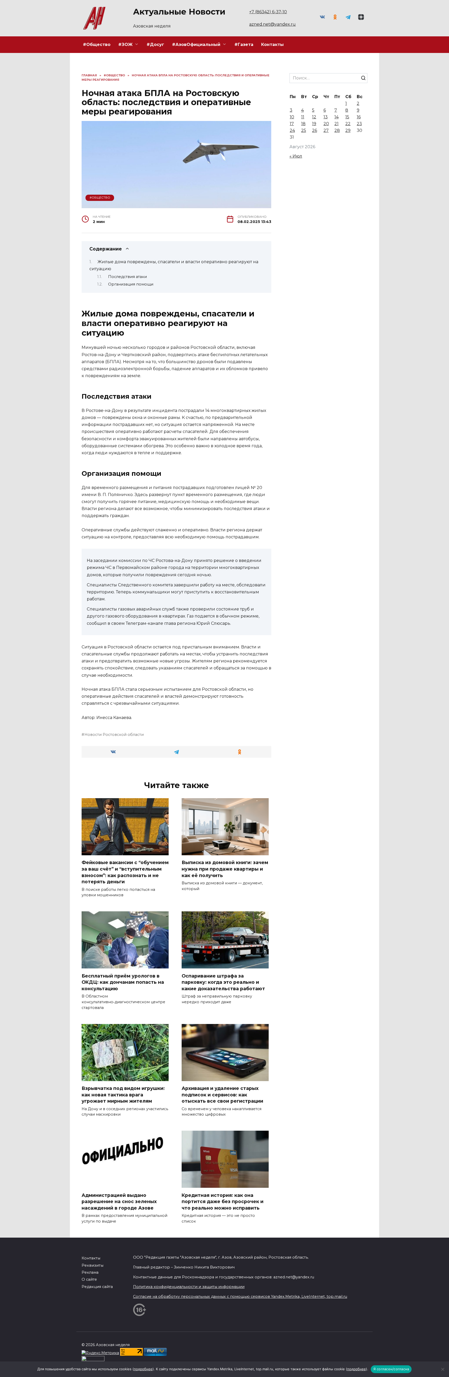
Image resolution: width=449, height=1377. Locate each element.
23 (359, 123)
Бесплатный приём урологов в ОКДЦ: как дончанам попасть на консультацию (123, 982)
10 (292, 116)
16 (359, 116)
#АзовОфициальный (196, 44)
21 (336, 123)
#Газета (243, 44)
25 (303, 130)
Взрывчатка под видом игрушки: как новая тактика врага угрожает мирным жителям (123, 1095)
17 (292, 123)
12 (314, 116)
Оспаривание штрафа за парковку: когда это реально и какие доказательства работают (223, 982)
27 (326, 130)
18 (303, 123)
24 (292, 130)
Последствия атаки (127, 276)
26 (314, 130)
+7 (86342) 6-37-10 (268, 11)
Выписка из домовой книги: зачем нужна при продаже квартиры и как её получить (225, 869)
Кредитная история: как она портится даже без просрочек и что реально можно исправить (222, 1201)
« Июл (295, 156)
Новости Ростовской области (114, 734)
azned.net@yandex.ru (272, 24)
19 (314, 123)
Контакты (272, 44)
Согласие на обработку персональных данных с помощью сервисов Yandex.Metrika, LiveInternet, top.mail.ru (240, 1296)
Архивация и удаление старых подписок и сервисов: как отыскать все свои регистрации (222, 1095)
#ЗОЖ (125, 44)
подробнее (143, 1369)
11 (302, 116)
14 (336, 116)
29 (348, 130)
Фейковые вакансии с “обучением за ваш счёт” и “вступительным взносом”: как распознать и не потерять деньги (125, 872)
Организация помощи (130, 284)
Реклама (90, 1272)
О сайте (89, 1279)
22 (348, 123)
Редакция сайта (97, 1286)
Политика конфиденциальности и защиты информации (189, 1286)
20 (326, 123)
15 (347, 116)
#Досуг (155, 44)
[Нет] (442, 1369)
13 (325, 116)
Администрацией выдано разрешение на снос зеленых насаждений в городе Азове (119, 1201)
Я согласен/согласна (391, 1369)
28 (337, 130)
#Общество (96, 44)
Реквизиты (92, 1265)
